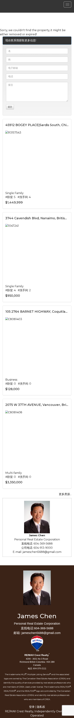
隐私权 (41, 706)
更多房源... (65, 494)
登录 (32, 706)
